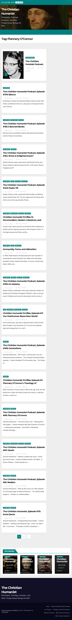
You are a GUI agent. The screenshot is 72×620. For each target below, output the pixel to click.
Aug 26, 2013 (8, 387)
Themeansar (4, 612)
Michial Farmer (20, 130)
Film (4, 309)
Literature (6, 87)
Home (47, 606)
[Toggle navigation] (69, 32)
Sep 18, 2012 (8, 486)
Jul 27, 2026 (27, 565)
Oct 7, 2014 (8, 191)
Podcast (13, 149)
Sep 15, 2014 (8, 223)
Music (12, 181)
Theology (24, 181)
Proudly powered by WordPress (10, 610)
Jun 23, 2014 (8, 319)
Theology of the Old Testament (61, 609)
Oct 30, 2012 (8, 454)
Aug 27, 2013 (8, 352)
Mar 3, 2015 (8, 130)
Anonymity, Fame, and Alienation (19, 249)
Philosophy (14, 120)
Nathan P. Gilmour (22, 98)
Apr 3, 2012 (8, 518)
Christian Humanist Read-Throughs (60, 606)
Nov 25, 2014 (8, 159)
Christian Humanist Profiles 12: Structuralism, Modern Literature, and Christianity (22, 220)
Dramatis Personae (49, 613)
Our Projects (48, 609)
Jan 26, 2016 (8, 98)
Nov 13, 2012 (8, 419)
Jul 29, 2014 (8, 287)
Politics (21, 120)
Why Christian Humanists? (62, 616)
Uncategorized (30, 57)
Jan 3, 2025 (30, 68)
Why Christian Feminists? (63, 613)
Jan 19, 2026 (61, 565)
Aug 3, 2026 (9, 565)
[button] (64, 32)
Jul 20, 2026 (44, 565)
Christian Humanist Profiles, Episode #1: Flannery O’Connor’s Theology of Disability (23, 383)
